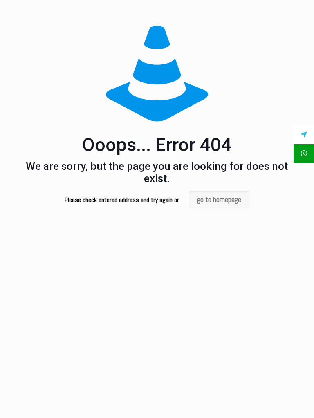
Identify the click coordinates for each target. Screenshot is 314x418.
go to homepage (219, 199)
